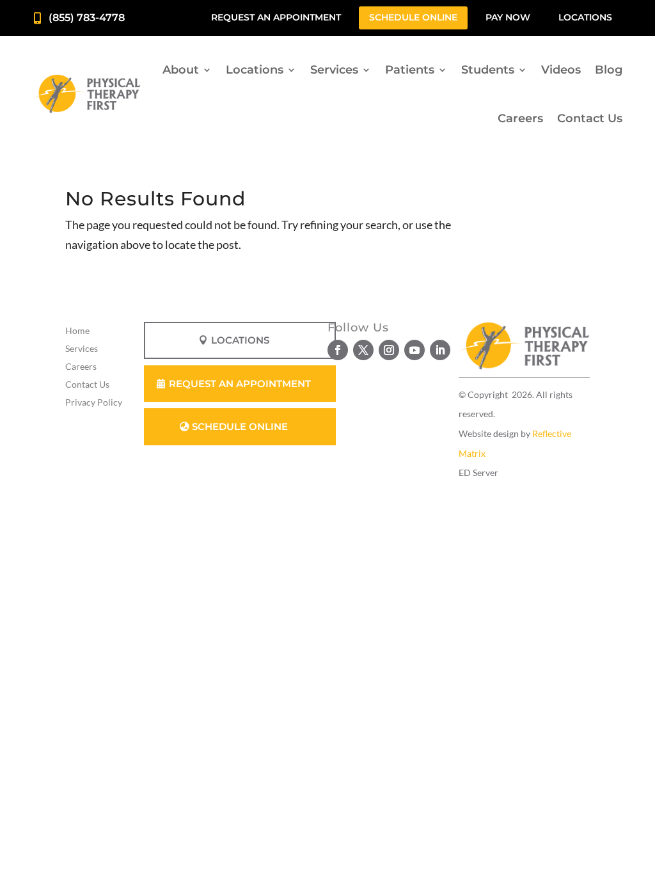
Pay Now (507, 17)
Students (487, 70)
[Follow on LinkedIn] (440, 350)
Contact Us (589, 118)
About (180, 70)
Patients (409, 70)
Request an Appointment (276, 17)
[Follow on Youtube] (414, 350)
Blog (608, 70)
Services (334, 70)
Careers (520, 118)
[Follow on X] (363, 350)
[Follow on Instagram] (389, 350)
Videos (561, 70)
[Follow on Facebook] (338, 350)
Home (77, 330)
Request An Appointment (240, 383)
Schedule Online (413, 17)
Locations (585, 17)
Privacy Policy (93, 402)
